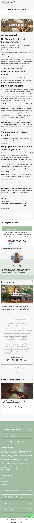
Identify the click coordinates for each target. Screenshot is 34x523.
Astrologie (26, 325)
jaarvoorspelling (8, 332)
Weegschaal (7, 353)
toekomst (7, 348)
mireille (17, 337)
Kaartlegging (16, 332)
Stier (23, 344)
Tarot (27, 344)
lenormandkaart (15, 335)
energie (6, 330)
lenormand (7, 335)
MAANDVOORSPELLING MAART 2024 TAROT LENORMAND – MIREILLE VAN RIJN (16, 456)
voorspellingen (15, 351)
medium (12, 337)
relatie (10, 341)
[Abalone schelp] (17, 25)
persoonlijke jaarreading (22, 339)
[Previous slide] (28, 281)
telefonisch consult (9, 346)
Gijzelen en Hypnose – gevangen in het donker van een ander (17, 402)
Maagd (6, 337)
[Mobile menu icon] (31, 2)
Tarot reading (4, 481)
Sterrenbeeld (7, 344)
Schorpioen (16, 341)
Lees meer (17, 277)
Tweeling (13, 348)
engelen (29, 330)
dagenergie (21, 328)
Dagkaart (27, 328)
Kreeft (23, 332)
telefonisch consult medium (21, 346)
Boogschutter (8, 328)
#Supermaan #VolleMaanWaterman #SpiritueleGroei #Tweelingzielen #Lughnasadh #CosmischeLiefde (18, 322)
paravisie (13, 339)
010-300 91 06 (18, 241)
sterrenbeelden (16, 344)
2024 (6, 325)
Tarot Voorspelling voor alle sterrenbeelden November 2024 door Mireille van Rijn (16, 464)
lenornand (23, 335)
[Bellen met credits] (19, 228)
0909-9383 (18, 441)
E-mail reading (4, 484)
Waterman (23, 351)
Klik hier (17, 309)
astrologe (19, 325)
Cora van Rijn (17, 266)
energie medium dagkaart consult (17, 330)
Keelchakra (7, 179)
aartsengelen (12, 325)
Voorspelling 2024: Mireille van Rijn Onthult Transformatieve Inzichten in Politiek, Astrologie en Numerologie (16, 452)
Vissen (26, 348)
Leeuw (28, 332)
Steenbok (23, 341)
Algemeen (17, 319)
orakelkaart (24, 337)
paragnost (7, 339)
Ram (6, 341)
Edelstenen (23, 319)
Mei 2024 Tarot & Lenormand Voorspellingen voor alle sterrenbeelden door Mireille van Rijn (14, 460)
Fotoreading (4, 479)
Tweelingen (19, 348)
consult (14, 328)
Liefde (29, 335)
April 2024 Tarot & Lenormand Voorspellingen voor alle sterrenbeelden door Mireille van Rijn (14, 468)
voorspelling (7, 351)
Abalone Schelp (7, 78)
